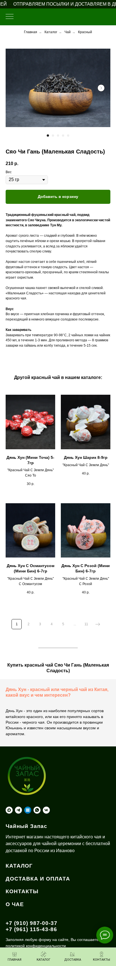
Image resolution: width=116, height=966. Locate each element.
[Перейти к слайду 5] (68, 135)
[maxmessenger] (9, 810)
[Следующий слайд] (101, 88)
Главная (30, 32)
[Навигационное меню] (10, 17)
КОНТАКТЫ (22, 891)
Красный (85, 32)
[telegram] (18, 810)
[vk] (46, 810)
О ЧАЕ (15, 904)
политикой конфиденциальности (36, 946)
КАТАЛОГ (19, 866)
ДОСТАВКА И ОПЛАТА (38, 879)
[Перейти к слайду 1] (48, 135)
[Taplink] (27, 810)
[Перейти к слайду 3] (58, 135)
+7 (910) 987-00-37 (31, 923)
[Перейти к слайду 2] (53, 135)
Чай (67, 32)
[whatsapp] (37, 810)
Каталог (50, 32)
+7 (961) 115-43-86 (31, 929)
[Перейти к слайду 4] (63, 135)
